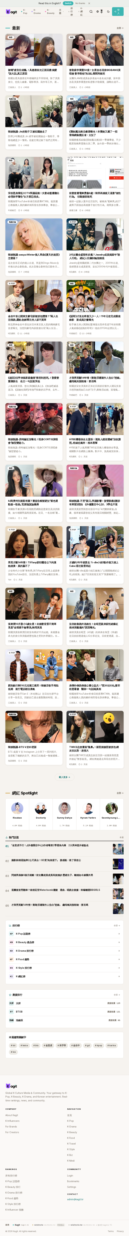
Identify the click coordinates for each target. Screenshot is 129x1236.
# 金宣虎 (48, 1045)
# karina (112, 1045)
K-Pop (25, 12)
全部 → (120, 28)
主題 (60, 12)
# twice (24, 1045)
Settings (71, 1187)
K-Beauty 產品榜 (22, 942)
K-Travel (71, 1143)
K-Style (71, 1149)
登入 (118, 12)
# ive (13, 1052)
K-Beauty (50, 12)
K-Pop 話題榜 (20, 933)
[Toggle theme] (108, 11)
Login (70, 1175)
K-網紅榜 (17, 976)
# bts (35, 1045)
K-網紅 (81, 11)
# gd (87, 1045)
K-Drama (37, 12)
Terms (111, 1231)
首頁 (69, 1115)
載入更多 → (64, 777)
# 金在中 (75, 1045)
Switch (68, 3)
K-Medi (71, 1160)
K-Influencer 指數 (14, 1209)
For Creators (12, 1132)
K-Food (71, 1138)
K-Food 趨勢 (19, 959)
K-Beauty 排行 (12, 1187)
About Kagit (11, 1115)
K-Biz (70, 1155)
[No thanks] (89, 3)
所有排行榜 (11, 1175)
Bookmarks (73, 1181)
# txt (13, 1045)
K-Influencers (12, 1121)
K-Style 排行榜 (21, 968)
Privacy (120, 1231)
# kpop (98, 1045)
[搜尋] (91, 12)
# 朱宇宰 (62, 1045)
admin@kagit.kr (75, 1199)
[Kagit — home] (11, 11)
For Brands (11, 1126)
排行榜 (72, 11)
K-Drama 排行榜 (22, 950)
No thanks (80, 3)
